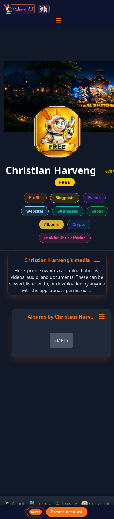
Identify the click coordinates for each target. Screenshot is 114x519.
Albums (51, 224)
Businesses (67, 211)
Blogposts (64, 197)
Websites (35, 211)
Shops (97, 211)
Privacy (69, 504)
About (18, 504)
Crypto (79, 224)
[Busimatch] (19, 8)
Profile (35, 197)
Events (94, 197)
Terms (43, 504)
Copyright (99, 504)
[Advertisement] (57, 457)
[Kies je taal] (44, 9)
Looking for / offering (65, 237)
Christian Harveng (77, 316)
